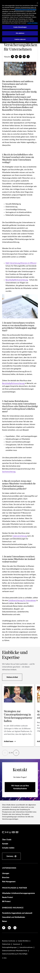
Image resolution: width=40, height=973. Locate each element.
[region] (20, 21)
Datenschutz (6, 944)
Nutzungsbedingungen (9, 947)
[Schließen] (37, 3)
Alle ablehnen (20, 33)
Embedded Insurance (12, 908)
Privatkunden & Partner (14, 888)
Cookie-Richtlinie (23, 941)
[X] (28, 56)
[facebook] (12, 56)
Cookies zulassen (20, 39)
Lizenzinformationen (26, 947)
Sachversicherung (8, 472)
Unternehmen (9, 868)
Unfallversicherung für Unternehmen (22, 600)
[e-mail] (20, 56)
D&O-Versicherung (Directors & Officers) (21, 263)
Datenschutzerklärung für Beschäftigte (14, 954)
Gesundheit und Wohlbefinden (13, 917)
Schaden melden (8, 848)
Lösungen (5, 873)
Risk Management (8, 881)
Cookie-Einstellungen (20, 27)
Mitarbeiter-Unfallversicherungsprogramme (18, 893)
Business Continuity (8, 941)
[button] (5, 753)
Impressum (16, 944)
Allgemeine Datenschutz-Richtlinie (25, 9)
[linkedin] (16, 56)
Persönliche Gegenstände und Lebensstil (17, 913)
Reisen (4, 921)
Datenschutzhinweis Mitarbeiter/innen (14, 950)
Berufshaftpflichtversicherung (17, 280)
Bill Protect (6, 901)
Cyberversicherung (20, 536)
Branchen (5, 877)
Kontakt (5, 844)
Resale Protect (7, 897)
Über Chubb (6, 839)
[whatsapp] (24, 56)
